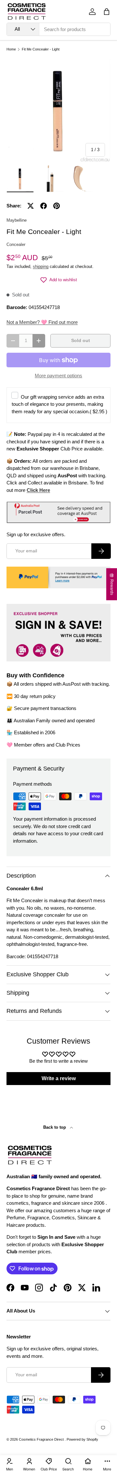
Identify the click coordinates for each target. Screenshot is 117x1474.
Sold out (80, 340)
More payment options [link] (58, 375)
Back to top (55, 1127)
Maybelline (16, 220)
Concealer (15, 244)
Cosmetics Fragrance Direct (42, 1439)
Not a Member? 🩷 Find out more (42, 322)
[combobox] (58, 29)
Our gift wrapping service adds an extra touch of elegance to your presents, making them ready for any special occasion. (59, 404)
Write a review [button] (59, 1078)
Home (11, 49)
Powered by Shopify (82, 1439)
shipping (40, 266)
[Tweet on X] (30, 205)
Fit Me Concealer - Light (40, 49)
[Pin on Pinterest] (56, 205)
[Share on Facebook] (43, 205)
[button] (106, 12)
